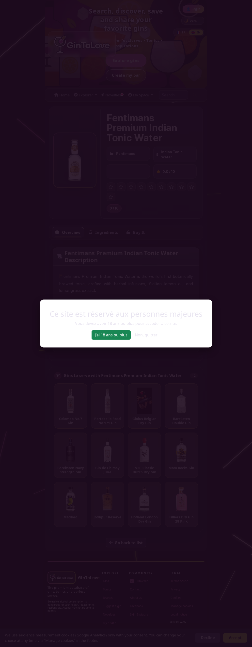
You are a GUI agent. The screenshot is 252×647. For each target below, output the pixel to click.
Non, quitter (146, 335)
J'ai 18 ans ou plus (111, 335)
